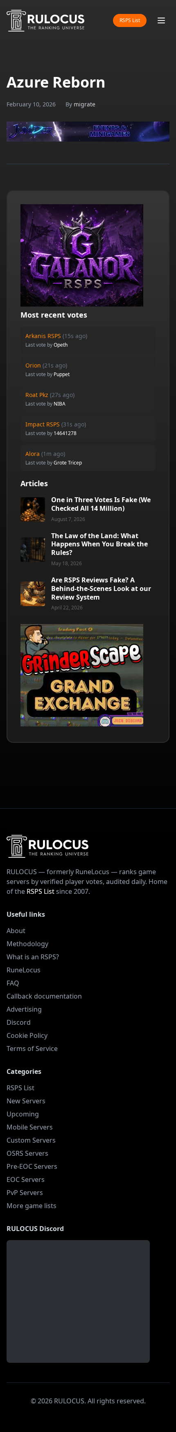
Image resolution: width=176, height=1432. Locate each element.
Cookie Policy (27, 1035)
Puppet (62, 374)
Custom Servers (31, 1140)
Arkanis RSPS (43, 336)
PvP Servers (25, 1192)
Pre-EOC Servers (32, 1166)
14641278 (65, 433)
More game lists (31, 1205)
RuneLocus (24, 969)
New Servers (26, 1100)
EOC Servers (26, 1179)
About (16, 930)
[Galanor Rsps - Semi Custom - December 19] (81, 255)
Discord (19, 1022)
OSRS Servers (27, 1153)
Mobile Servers (30, 1127)
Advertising (24, 1009)
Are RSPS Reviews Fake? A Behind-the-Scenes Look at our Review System (101, 588)
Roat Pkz (36, 395)
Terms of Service (32, 1048)
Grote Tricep (68, 462)
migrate (84, 104)
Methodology (27, 943)
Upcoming (23, 1114)
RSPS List (130, 20)
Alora (32, 454)
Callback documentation (44, 996)
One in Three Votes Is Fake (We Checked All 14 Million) (101, 504)
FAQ (13, 983)
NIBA (59, 403)
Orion (33, 365)
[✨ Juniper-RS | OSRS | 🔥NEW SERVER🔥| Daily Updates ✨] (88, 132)
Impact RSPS (42, 424)
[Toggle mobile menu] (161, 20)
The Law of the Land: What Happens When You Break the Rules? (99, 544)
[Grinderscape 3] (81, 675)
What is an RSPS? (33, 956)
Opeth (61, 344)
